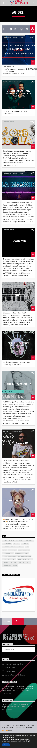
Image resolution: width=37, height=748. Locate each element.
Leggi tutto (5, 693)
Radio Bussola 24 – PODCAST (19, 49)
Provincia (12, 82)
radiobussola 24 (24, 556)
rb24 (19, 559)
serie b (13, 562)
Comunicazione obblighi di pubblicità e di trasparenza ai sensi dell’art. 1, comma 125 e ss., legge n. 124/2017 (17, 706)
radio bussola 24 (9, 556)
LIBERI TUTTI (19, 295)
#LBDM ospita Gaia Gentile (19, 384)
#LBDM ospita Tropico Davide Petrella (19, 344)
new (27, 547)
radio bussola (24, 550)
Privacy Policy (20, 727)
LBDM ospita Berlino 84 (19, 443)
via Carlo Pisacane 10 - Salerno (15, 675)
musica (20, 547)
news (5, 550)
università (7, 565)
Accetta (6, 745)
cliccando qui (25, 741)
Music (5, 82)
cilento (17, 544)
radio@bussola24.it (11, 671)
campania (30, 541)
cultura (6, 547)
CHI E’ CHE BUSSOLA (19, 133)
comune (25, 544)
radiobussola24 (18, 37)
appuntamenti (8, 541)
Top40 (28, 562)
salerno (6, 562)
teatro (21, 562)
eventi (13, 547)
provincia (12, 550)
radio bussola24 (9, 559)
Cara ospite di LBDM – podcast (19, 502)
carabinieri (7, 544)
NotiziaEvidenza (14, 333)
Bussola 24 (20, 541)
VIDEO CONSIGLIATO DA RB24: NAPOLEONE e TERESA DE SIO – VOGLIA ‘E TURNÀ (18, 93)
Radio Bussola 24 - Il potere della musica (18, 637)
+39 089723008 (10, 668)
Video (19, 82)
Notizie (5, 431)
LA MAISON (19, 185)
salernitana (28, 559)
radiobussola (8, 553)
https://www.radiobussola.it (14, 664)
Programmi (7, 37)
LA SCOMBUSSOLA (19, 241)
